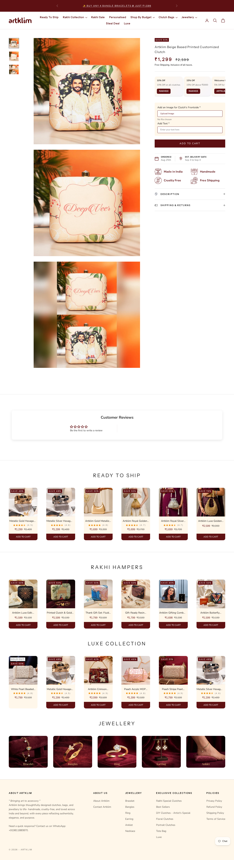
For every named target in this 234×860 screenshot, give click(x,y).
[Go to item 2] (14, 56)
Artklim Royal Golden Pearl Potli (135, 521)
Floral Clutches (164, 819)
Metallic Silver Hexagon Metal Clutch (59, 521)
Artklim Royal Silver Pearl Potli (172, 521)
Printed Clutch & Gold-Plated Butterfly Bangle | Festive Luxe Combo (59, 613)
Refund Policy (214, 807)
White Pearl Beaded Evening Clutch (22, 689)
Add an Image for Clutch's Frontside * (179, 107)
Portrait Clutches (165, 825)
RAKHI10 (163, 91)
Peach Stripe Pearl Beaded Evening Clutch (172, 689)
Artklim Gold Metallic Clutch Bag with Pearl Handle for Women (97, 521)
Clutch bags (166, 17)
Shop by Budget (141, 17)
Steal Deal (113, 23)
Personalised (117, 17)
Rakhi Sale (98, 17)
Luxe (127, 23)
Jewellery (188, 17)
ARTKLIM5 (221, 91)
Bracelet (129, 801)
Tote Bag (161, 831)
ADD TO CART (23, 536)
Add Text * (163, 123)
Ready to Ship (49, 17)
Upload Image (167, 113)
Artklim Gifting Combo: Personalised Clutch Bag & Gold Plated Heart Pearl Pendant (172, 613)
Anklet (129, 825)
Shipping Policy (215, 813)
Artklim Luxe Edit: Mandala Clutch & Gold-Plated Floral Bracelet (22, 613)
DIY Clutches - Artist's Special (173, 813)
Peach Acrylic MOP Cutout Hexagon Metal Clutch (135, 689)
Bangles (129, 807)
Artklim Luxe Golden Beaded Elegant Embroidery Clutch (210, 521)
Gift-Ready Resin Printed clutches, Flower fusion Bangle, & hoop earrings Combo (135, 613)
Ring (127, 813)
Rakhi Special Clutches (169, 801)
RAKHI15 (193, 91)
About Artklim (101, 801)
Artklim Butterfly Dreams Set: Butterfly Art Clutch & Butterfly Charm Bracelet (209, 613)
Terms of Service (215, 819)
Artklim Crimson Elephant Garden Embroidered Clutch (97, 689)
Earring (129, 819)
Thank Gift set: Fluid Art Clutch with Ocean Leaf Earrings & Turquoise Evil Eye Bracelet (97, 613)
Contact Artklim (102, 807)
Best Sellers (163, 807)
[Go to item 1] (14, 43)
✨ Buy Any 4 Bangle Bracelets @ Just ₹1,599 (117, 5)
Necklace (130, 831)
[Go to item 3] (14, 69)
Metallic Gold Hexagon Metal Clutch (22, 521)
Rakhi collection (73, 17)
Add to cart (190, 143)
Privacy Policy (214, 801)
